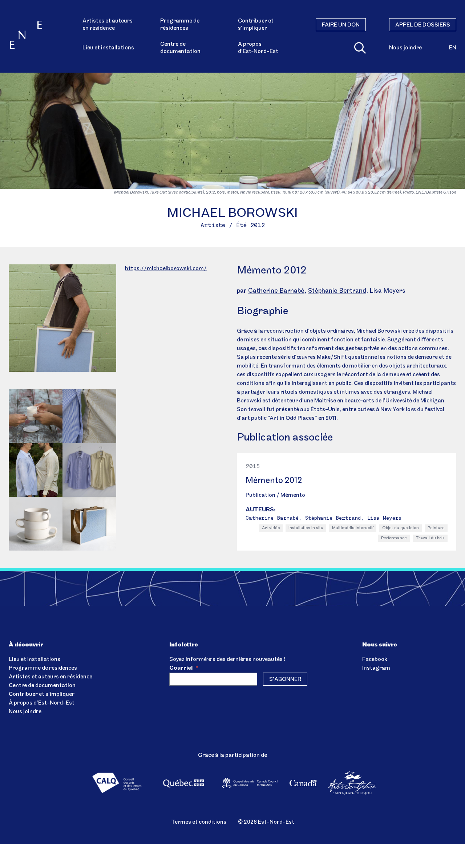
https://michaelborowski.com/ (166, 269)
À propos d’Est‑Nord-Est (258, 47)
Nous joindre (405, 48)
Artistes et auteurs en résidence (107, 24)
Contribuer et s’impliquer (256, 24)
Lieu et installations (108, 48)
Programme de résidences (179, 24)
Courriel (183, 668)
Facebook (374, 659)
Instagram (376, 668)
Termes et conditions (198, 822)
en (452, 48)
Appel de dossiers (422, 25)
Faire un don (341, 25)
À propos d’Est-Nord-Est (41, 703)
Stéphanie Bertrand (337, 291)
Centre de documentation (180, 47)
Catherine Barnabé (276, 291)
